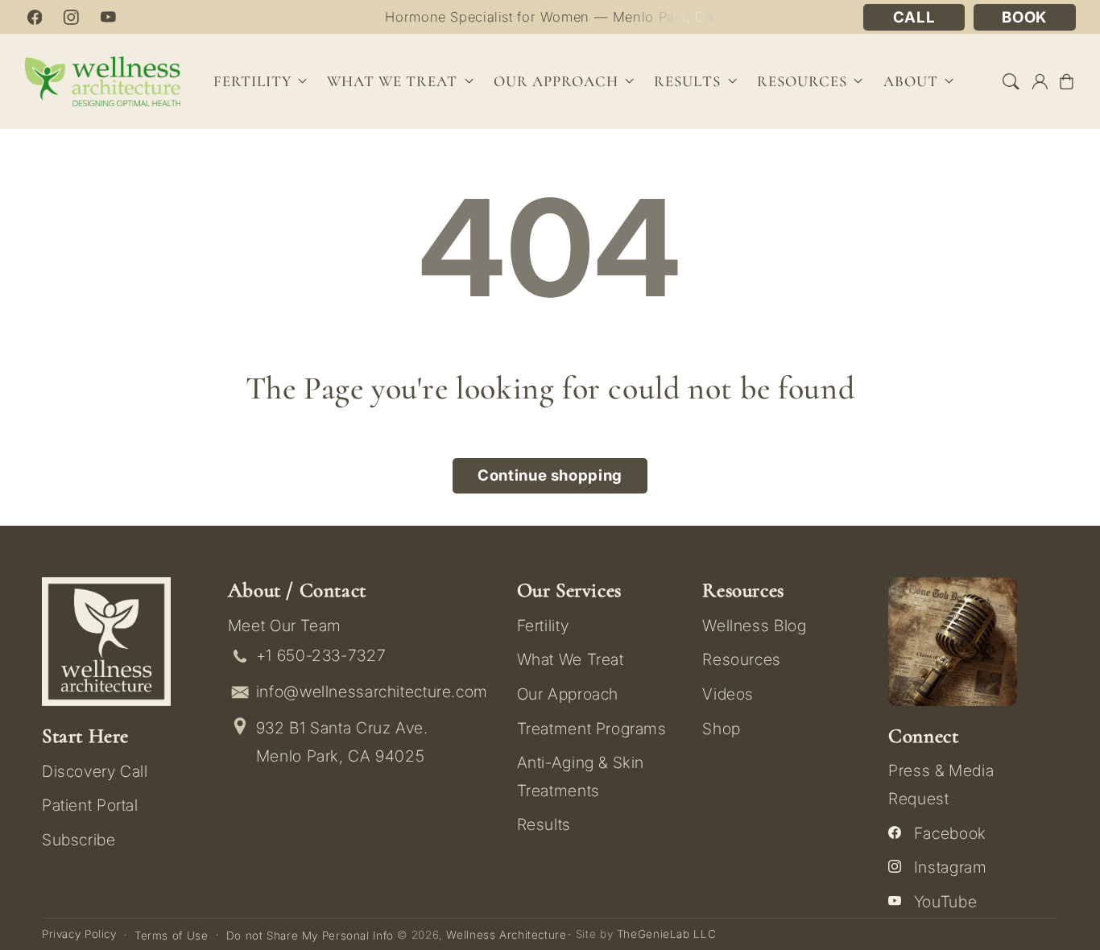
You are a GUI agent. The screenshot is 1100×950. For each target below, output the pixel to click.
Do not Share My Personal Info (310, 935)
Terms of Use (171, 935)
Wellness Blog (754, 625)
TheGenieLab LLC (666, 933)
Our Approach (568, 694)
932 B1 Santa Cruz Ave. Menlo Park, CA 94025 (342, 742)
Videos (728, 694)
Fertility (543, 625)
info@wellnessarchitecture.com (372, 691)
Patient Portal (90, 805)
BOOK (1024, 17)
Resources (741, 659)
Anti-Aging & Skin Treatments (581, 776)
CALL (914, 17)
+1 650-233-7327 (321, 655)
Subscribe (79, 839)
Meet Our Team (284, 625)
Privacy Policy (79, 933)
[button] (1011, 81)
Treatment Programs (592, 728)
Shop (721, 728)
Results (687, 81)
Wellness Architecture (506, 934)
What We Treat (570, 659)
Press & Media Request (941, 784)
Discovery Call (95, 771)
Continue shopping (550, 475)
